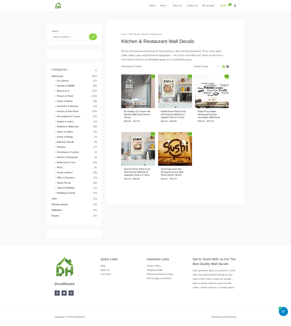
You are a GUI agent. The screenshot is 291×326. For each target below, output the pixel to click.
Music (60, 167)
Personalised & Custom (68, 116)
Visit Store (106, 274)
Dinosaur (61, 147)
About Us (105, 270)
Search (55, 31)
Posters (55, 215)
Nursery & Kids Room (68, 111)
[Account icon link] (235, 5)
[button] (166, 5)
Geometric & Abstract (67, 106)
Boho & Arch (63, 91)
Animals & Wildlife (66, 85)
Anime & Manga (65, 136)
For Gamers (63, 80)
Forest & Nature (65, 101)
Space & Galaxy (65, 131)
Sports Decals (64, 182)
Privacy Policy (154, 265)
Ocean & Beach (65, 172)
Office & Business (66, 177)
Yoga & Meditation (66, 187)
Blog (103, 265)
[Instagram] (71, 293)
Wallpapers (57, 210)
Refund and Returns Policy (160, 274)
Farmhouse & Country (68, 152)
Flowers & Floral (65, 96)
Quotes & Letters (65, 121)
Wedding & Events (66, 193)
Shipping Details (155, 270)
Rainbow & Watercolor (68, 126)
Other (54, 198)
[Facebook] (57, 293)
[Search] (93, 36)
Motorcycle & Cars (66, 162)
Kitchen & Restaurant (67, 157)
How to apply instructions (159, 278)
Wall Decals (57, 76)
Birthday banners (60, 204)
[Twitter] (64, 293)
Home (124, 34)
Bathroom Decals (65, 142)
